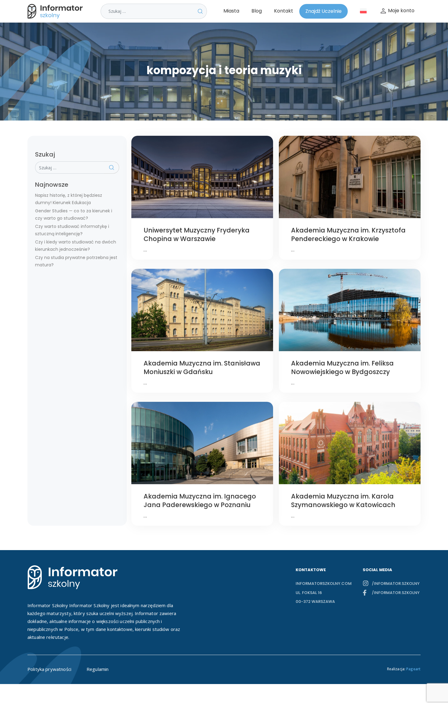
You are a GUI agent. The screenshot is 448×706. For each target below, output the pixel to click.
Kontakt (283, 10)
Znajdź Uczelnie (323, 11)
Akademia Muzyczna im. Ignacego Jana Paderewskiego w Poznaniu (200, 500)
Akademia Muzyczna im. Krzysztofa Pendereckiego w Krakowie (348, 234)
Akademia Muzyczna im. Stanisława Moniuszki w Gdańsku (202, 367)
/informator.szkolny (396, 583)
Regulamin (97, 669)
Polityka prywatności (49, 669)
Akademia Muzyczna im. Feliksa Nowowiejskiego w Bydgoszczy (342, 367)
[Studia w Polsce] (56, 11)
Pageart (413, 669)
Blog (256, 10)
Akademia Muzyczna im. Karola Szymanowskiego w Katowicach (343, 500)
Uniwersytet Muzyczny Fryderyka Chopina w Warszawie (197, 234)
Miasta (231, 10)
